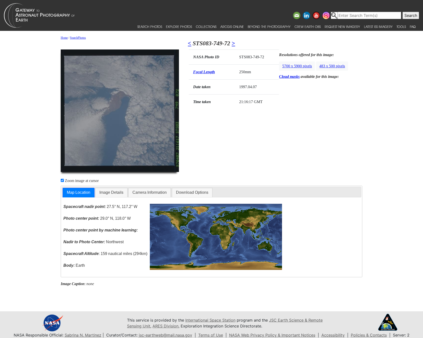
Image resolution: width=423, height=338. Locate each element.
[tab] (78, 192)
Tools (401, 26)
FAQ (413, 26)
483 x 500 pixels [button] (332, 66)
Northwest (93, 242)
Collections (206, 26)
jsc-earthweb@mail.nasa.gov (165, 335)
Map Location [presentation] (78, 192)
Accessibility (333, 335)
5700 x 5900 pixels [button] (297, 66)
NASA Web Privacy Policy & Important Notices (272, 335)
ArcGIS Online (232, 26)
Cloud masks (289, 76)
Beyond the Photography (269, 26)
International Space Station (210, 320)
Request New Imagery (342, 26)
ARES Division (165, 326)
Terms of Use (210, 335)
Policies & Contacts (369, 335)
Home (64, 37)
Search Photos (149, 26)
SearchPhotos (78, 37)
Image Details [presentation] (111, 192)
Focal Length (204, 72)
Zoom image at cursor (81, 181)
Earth (74, 265)
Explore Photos (179, 26)
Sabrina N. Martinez (83, 335)
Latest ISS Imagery (378, 26)
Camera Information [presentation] (149, 192)
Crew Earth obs (307, 26)
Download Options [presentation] (192, 192)
